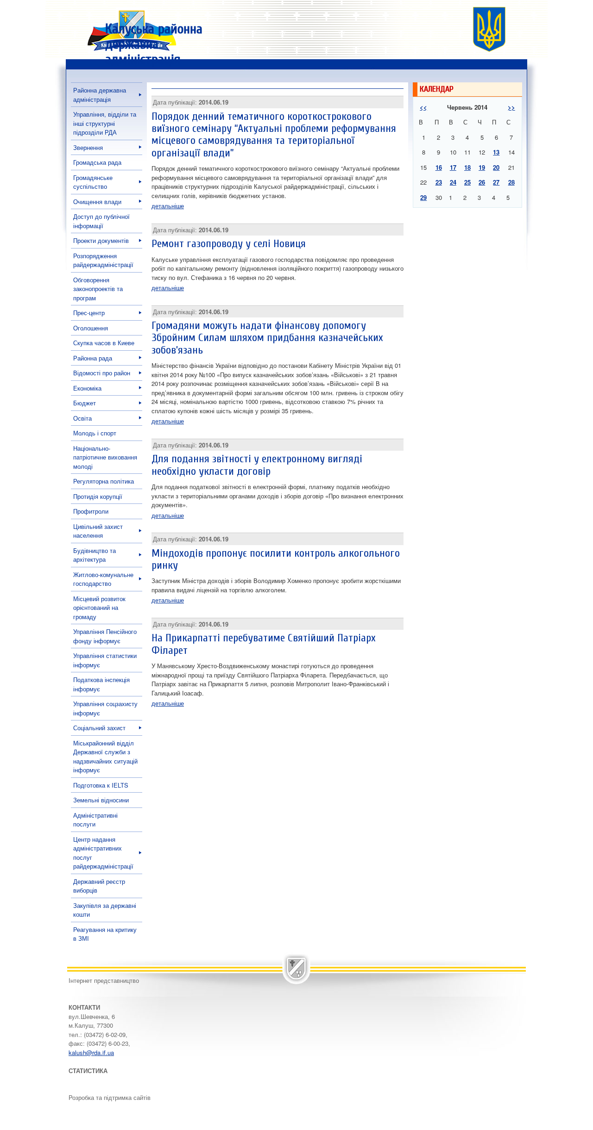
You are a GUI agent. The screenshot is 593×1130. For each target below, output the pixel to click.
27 (496, 182)
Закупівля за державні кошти (104, 910)
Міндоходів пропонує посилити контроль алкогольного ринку (275, 559)
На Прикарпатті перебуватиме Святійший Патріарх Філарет (263, 644)
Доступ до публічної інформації (101, 221)
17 (453, 167)
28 (511, 182)
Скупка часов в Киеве (103, 342)
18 (467, 167)
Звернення (88, 147)
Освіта (82, 418)
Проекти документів (101, 240)
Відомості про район (101, 372)
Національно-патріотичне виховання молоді (105, 457)
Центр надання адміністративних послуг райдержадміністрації (103, 853)
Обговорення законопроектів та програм (98, 288)
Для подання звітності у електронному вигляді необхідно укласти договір (256, 465)
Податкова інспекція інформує (101, 684)
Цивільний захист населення (98, 531)
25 (467, 182)
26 (482, 182)
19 (482, 167)
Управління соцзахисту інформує (105, 708)
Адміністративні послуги (95, 820)
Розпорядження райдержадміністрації (103, 260)
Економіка (87, 388)
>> (511, 107)
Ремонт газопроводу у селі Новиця (228, 243)
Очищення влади (97, 201)
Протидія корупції (97, 496)
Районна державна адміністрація (99, 95)
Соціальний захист (99, 727)
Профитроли (90, 511)
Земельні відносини (101, 799)
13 (496, 152)
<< (423, 107)
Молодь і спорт (94, 432)
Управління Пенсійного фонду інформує (105, 636)
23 (438, 182)
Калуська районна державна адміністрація (153, 44)
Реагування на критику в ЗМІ (105, 934)
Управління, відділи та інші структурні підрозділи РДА (104, 123)
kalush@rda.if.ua (91, 1052)
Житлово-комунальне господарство (103, 579)
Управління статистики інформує (105, 660)
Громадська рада (97, 162)
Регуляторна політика (103, 481)
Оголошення (90, 327)
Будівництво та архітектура (94, 555)
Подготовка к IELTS (100, 785)
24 (453, 182)
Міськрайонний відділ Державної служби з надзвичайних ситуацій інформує (105, 757)
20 (496, 167)
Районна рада (92, 358)
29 (423, 197)
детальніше (167, 205)
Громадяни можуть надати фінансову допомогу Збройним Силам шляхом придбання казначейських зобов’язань (267, 337)
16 (438, 167)
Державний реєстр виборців (99, 886)
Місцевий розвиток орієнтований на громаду (99, 607)
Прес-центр (89, 312)
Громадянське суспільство (93, 182)
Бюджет (84, 402)
